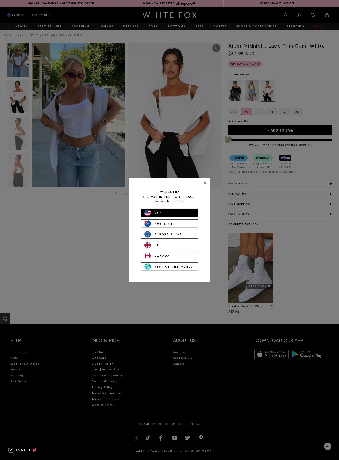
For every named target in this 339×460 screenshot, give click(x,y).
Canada (162, 255)
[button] (22, 449)
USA (158, 212)
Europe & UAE (168, 234)
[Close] (204, 183)
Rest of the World (174, 266)
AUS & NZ (164, 223)
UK (157, 245)
